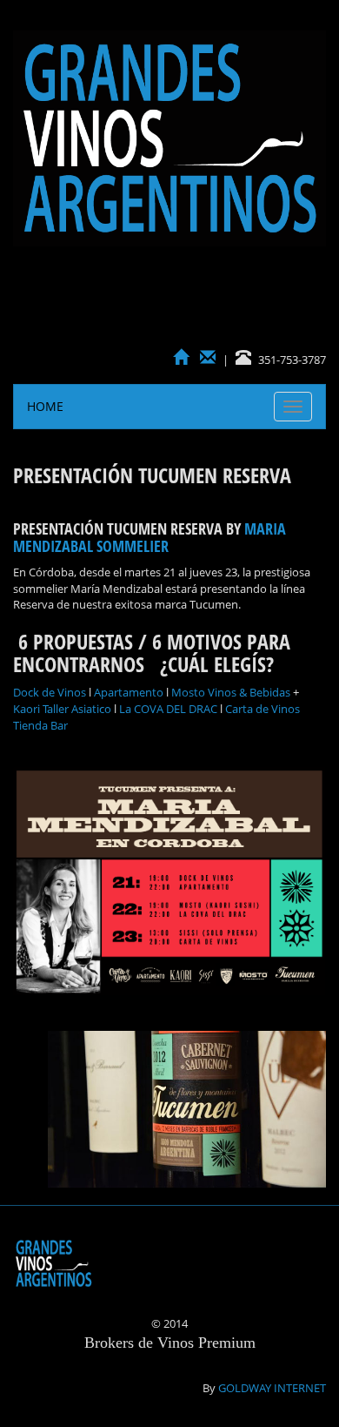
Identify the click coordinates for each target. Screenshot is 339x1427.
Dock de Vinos (49, 692)
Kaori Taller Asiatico (62, 709)
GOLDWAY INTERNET (272, 1388)
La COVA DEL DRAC (168, 709)
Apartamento (128, 692)
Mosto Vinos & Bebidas (230, 692)
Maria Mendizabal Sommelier (149, 537)
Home (45, 406)
